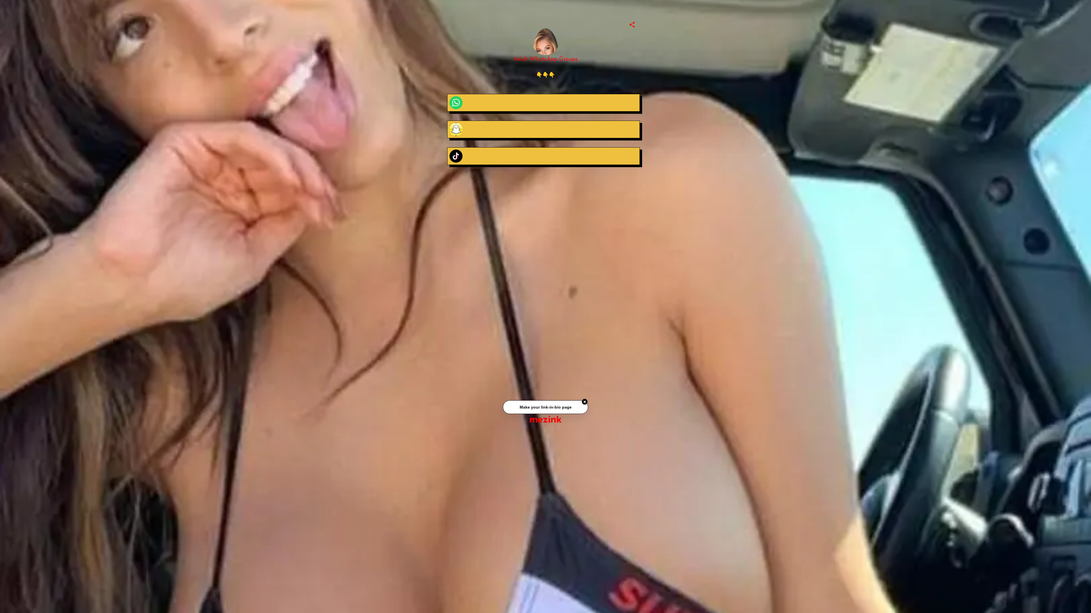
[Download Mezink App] (545, 419)
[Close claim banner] (585, 402)
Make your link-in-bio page (545, 407)
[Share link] (632, 24)
